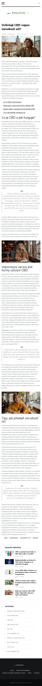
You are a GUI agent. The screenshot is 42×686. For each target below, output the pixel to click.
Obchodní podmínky (23, 670)
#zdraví (35, 538)
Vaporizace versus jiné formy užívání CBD (18, 105)
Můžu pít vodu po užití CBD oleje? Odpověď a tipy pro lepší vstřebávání (25, 593)
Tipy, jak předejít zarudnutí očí (14, 112)
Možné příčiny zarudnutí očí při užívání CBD (19, 109)
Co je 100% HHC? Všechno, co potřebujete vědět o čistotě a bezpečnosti (26, 572)
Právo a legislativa (16, 638)
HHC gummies (13, 651)
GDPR (29, 673)
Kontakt (37, 673)
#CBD (6, 538)
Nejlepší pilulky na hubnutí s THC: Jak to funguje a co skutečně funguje (25, 562)
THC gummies (13, 633)
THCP (10, 647)
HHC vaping (12, 642)
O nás (12, 670)
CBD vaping (12, 624)
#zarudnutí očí (25, 538)
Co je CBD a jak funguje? (12, 102)
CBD (10, 620)
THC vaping (12, 615)
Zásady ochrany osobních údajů (13, 673)
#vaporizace (14, 538)
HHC (10, 629)
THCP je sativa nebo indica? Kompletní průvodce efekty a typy (25, 582)
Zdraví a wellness (8, 34)
